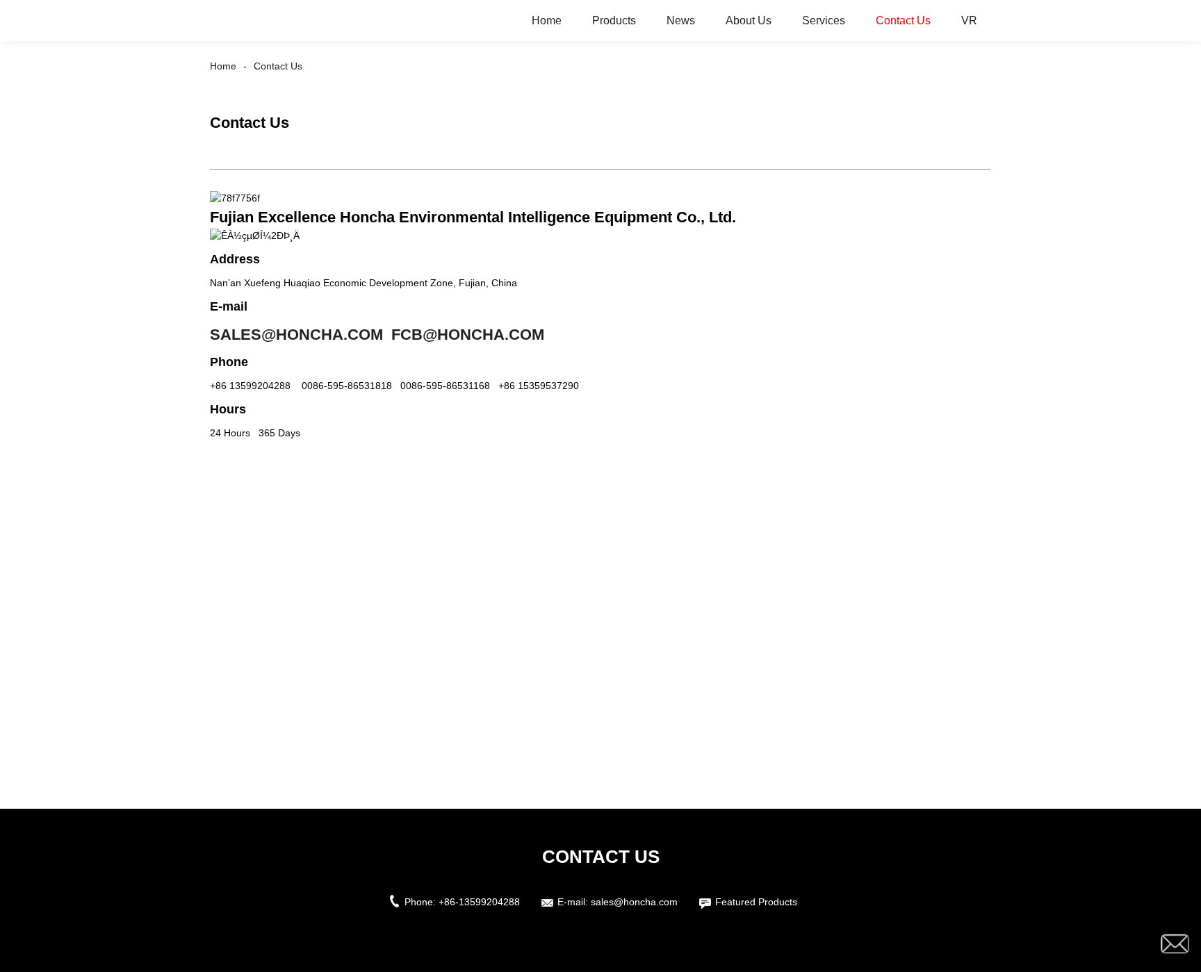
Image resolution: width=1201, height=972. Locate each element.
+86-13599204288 (479, 901)
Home (547, 20)
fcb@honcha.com (467, 334)
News (681, 20)
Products (614, 20)
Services (823, 20)
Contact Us (903, 20)
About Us (748, 20)
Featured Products (756, 901)
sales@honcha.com (296, 334)
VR (969, 20)
